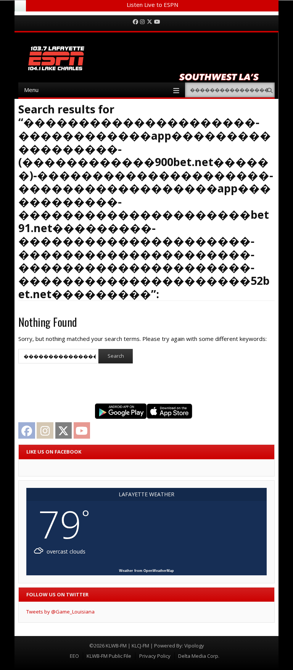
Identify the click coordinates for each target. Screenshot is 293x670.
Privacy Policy (155, 655)
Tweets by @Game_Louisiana (60, 611)
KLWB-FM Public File (109, 655)
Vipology (194, 645)
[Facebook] (135, 22)
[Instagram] (142, 22)
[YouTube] (157, 22)
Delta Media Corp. (198, 655)
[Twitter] (149, 22)
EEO (74, 655)
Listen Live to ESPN (152, 4)
